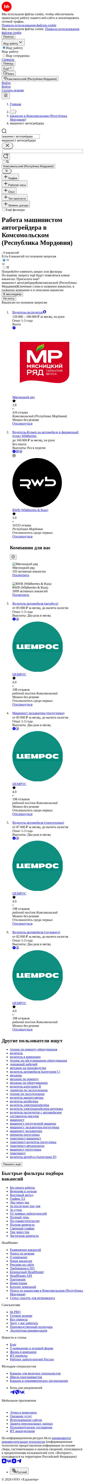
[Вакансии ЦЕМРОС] (46, 647)
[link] (9, 73)
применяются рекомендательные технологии (36, 1439)
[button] (6, 83)
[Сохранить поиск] (6, 156)
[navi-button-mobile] (6, 95)
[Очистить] (7, 145)
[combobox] (21, 136)
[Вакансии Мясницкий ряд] (46, 362)
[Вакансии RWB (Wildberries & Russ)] (46, 483)
